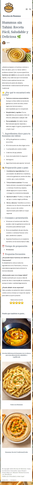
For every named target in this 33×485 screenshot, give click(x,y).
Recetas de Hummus (12, 15)
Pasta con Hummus (16, 404)
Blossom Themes (18, 472)
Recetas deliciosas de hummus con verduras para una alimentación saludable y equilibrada (16, 355)
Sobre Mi (5, 480)
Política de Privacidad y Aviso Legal (13, 476)
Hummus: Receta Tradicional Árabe (16, 452)
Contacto (13, 480)
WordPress (8, 474)
